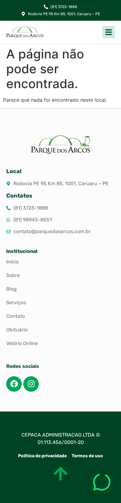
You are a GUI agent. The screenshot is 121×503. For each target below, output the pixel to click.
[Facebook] (14, 384)
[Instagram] (31, 384)
